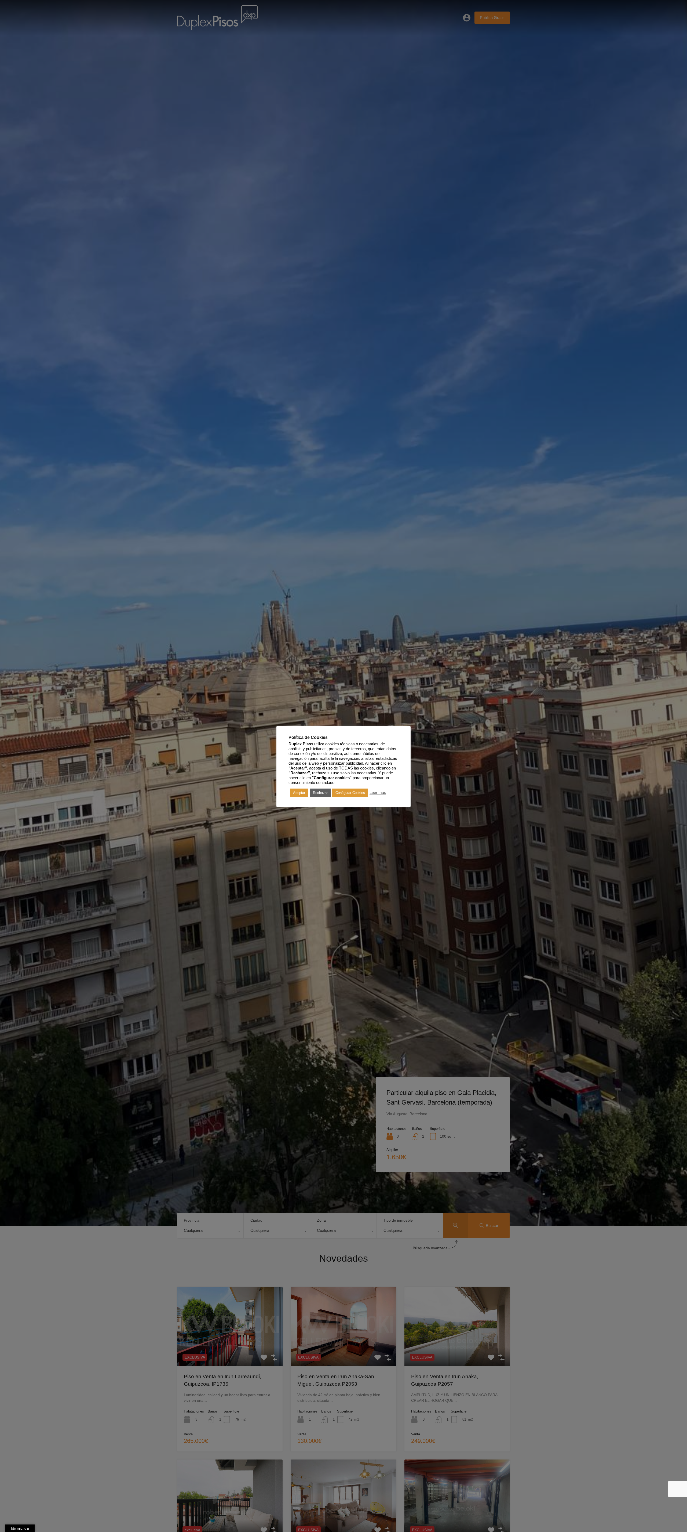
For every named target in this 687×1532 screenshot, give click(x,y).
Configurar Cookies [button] (350, 793)
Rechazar (320, 793)
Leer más (378, 792)
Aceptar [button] (299, 793)
